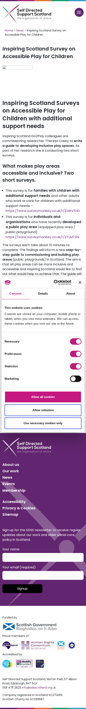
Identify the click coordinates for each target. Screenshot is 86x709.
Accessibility (14, 501)
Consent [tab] (15, 293)
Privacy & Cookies (18, 508)
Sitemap (10, 514)
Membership (13, 490)
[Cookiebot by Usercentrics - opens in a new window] (54, 282)
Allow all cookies (43, 397)
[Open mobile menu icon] (79, 12)
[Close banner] (80, 282)
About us (10, 464)
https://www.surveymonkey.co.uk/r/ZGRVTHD (43, 210)
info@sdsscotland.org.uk (39, 688)
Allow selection (43, 410)
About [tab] (70, 293)
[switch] (75, 354)
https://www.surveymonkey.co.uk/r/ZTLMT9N (42, 237)
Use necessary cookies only (43, 423)
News (20, 30)
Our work (10, 470)
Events (8, 483)
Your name (10, 549)
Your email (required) (19, 567)
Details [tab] (43, 293)
